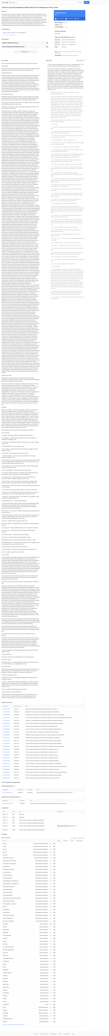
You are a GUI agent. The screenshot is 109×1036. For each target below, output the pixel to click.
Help (73, 1033)
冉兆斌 (60, 24)
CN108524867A (6, 755)
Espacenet (64, 55)
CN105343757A (6, 720)
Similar (78, 18)
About (36, 1033)
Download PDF (60, 18)
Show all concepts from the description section (13, 1024)
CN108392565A (6, 746)
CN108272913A (6, 775)
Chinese (65, 22)
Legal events (60, 51)
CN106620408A (6, 734)
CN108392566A (6, 726)
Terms (60, 1033)
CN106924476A (6, 717)
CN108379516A (6, 757)
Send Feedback (43, 1033)
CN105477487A (6, 711)
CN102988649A (6, 714)
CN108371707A (6, 766)
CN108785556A (6, 740)
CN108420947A (6, 769)
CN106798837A (6, 729)
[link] (14, 33)
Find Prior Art (70, 18)
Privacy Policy (67, 1033)
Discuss (76, 55)
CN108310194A (6, 760)
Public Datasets (53, 1033)
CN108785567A (6, 772)
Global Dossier (70, 55)
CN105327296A (6, 709)
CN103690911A (6, 737)
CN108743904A (6, 743)
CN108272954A (6, 778)
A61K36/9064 (7, 32)
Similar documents (68, 51)
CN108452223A (6, 749)
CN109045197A (6, 752)
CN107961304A (6, 763)
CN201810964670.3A (7, 792)
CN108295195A (6, 723)
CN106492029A (6, 732)
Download (74, 838)
